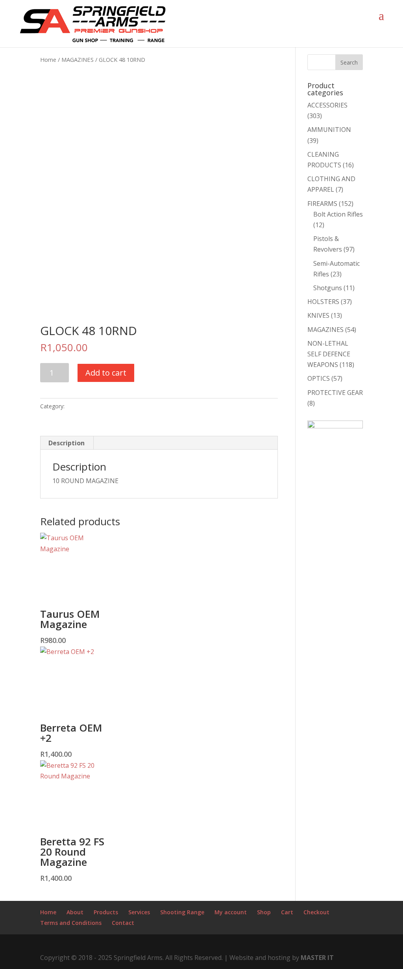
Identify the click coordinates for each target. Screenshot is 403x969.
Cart (287, 912)
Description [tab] (66, 443)
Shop (264, 912)
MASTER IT (317, 957)
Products (106, 912)
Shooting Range (182, 912)
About (75, 912)
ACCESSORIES (327, 105)
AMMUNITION (329, 129)
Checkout (316, 912)
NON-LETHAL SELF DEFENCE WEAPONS (328, 354)
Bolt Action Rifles (338, 214)
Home (48, 59)
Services (139, 912)
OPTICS (318, 378)
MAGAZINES (77, 59)
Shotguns (327, 287)
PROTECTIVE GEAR (335, 392)
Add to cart (105, 372)
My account (230, 912)
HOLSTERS (323, 301)
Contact (123, 922)
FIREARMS (322, 203)
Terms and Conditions (71, 922)
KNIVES (318, 315)
